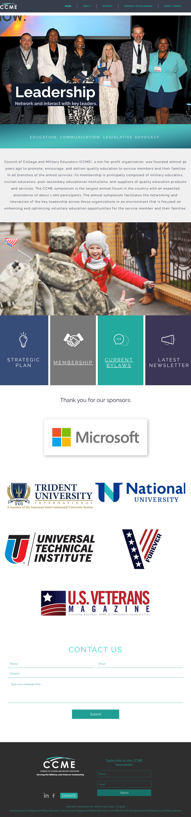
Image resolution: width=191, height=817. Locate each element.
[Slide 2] (93, 119)
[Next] (170, 71)
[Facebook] (54, 796)
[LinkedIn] (46, 796)
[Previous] (20, 71)
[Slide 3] (97, 119)
